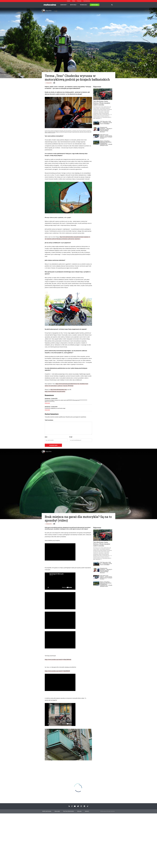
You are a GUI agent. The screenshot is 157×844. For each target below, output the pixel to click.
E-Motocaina (94, 4)
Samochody (63, 4)
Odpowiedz (47, 403)
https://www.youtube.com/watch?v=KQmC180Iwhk (58, 659)
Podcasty (79, 1)
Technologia (83, 4)
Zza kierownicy (86, 1)
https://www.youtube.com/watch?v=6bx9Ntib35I (57, 671)
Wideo (73, 1)
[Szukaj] (112, 4)
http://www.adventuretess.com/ (58, 389)
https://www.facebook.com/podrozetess (55, 391)
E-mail (70, 437)
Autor (46, 437)
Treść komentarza (49, 420)
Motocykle (73, 4)
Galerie (68, 1)
